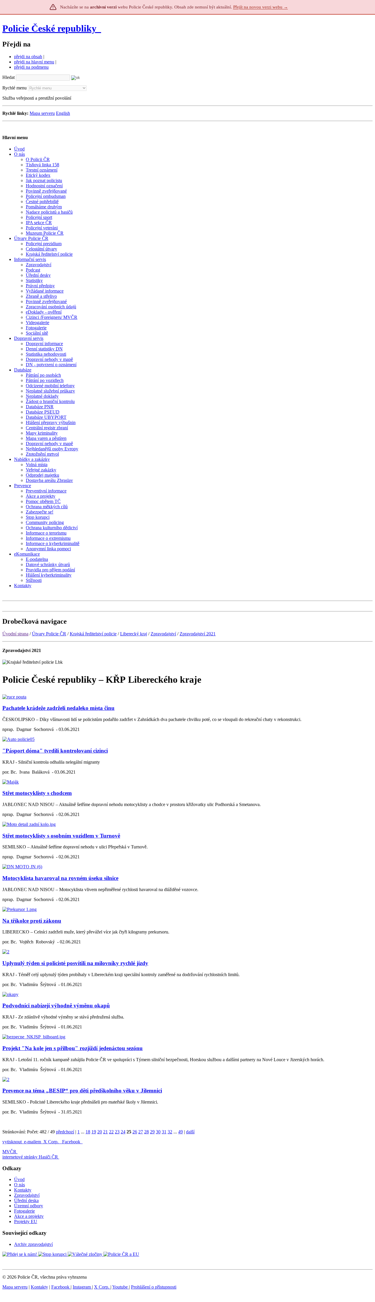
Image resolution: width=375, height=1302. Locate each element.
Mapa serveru (42, 113)
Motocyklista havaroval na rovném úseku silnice (60, 878)
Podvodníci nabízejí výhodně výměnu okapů (56, 1005)
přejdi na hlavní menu (34, 61)
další (190, 1131)
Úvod (19, 1179)
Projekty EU (25, 1221)
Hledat (8, 77)
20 (99, 1131)
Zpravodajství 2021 (198, 633)
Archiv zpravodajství (33, 1244)
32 (170, 1131)
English (63, 113)
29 (152, 1131)
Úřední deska (26, 1200)
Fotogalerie (24, 1210)
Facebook (71, 1141)
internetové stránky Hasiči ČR (30, 1156)
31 (164, 1131)
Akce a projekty (29, 1216)
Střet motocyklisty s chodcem (37, 793)
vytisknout (12, 1141)
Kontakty (22, 1189)
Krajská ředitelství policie (93, 633)
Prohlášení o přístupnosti (153, 1286)
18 (88, 1131)
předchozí (65, 1131)
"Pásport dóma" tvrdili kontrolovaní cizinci (55, 751)
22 (111, 1131)
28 (146, 1131)
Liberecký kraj (133, 633)
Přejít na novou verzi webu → (260, 7)
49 (180, 1131)
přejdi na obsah (28, 56)
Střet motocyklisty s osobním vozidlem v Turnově (61, 836)
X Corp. (51, 1141)
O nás (19, 1184)
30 (158, 1131)
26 (134, 1131)
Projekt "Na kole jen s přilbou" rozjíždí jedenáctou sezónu (72, 1048)
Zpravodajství (163, 633)
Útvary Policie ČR (49, 633)
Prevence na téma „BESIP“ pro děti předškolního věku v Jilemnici (82, 1090)
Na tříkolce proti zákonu (31, 921)
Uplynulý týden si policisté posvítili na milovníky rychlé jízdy (75, 963)
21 (105, 1131)
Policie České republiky (49, 28)
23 (117, 1131)
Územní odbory (28, 1205)
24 (123, 1131)
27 (140, 1131)
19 (93, 1131)
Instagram (82, 1286)
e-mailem (32, 1141)
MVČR (9, 1151)
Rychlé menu (14, 87)
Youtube (120, 1286)
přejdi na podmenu (31, 67)
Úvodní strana (15, 633)
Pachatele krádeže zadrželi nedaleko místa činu (58, 708)
